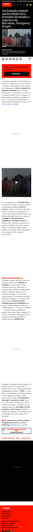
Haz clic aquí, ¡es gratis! (18, 425)
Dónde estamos (6, 516)
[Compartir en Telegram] (10, 59)
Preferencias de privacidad (10, 527)
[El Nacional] (30, 5)
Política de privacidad (8, 523)
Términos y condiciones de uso (11, 521)
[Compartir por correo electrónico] (17, 59)
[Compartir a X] (6, 531)
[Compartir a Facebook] (3, 531)
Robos (18, 438)
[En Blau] (27, 5)
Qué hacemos (6, 513)
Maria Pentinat (7, 49)
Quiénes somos (6, 511)
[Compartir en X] (3, 59)
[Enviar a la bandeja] (29, 59)
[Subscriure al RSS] (9, 531)
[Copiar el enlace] (20, 59)
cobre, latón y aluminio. (10, 104)
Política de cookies (7, 525)
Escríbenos (5, 518)
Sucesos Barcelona (8, 438)
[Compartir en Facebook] (13, 59)
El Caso (7, 5)
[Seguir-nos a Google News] (12, 531)
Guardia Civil (25, 438)
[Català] (20, 5)
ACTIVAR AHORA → (16, 73)
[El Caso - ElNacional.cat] (6, 508)
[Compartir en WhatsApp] (6, 59)
